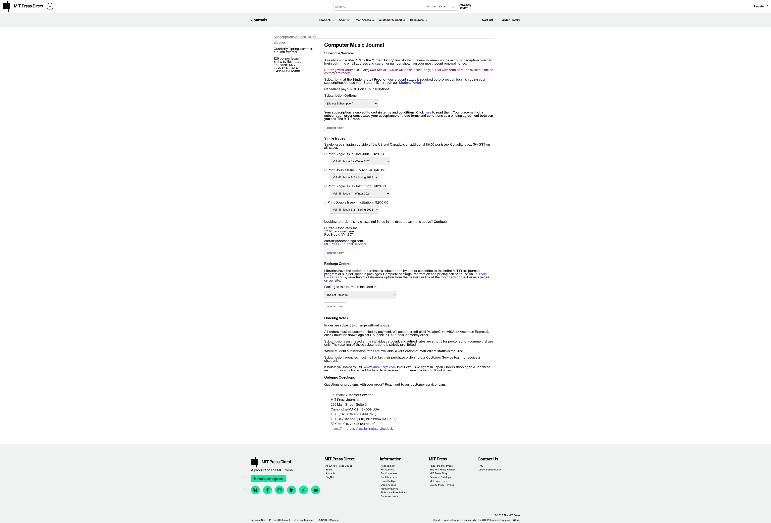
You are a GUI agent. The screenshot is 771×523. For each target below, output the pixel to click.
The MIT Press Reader (442, 469)
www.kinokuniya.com (380, 367)
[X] (303, 489)
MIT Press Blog (438, 473)
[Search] (452, 6)
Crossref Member (304, 519)
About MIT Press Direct (338, 465)
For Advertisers (389, 496)
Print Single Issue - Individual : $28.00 (356, 154)
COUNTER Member (328, 519)
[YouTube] (315, 489)
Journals (330, 473)
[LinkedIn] (291, 489)
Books (328, 469)
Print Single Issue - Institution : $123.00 (357, 186)
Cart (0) (487, 20)
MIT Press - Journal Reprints (345, 244)
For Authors (387, 469)
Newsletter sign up (268, 479)
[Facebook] (267, 489)
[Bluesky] (255, 489)
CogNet (329, 477)
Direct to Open (389, 480)
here (428, 112)
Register (759, 6)
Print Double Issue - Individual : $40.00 (357, 170)
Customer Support (390, 19)
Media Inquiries (389, 488)
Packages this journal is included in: (350, 287)
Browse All (324, 19)
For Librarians (389, 477)
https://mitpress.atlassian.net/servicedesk (362, 429)
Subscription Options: (340, 95)
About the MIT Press (441, 465)
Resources (417, 19)
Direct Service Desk (489, 469)
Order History (511, 20)
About (343, 19)
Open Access (363, 19)
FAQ (480, 465)
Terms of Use (258, 519)
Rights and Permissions (394, 492)
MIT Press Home (439, 480)
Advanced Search (465, 6)
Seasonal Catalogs (440, 477)
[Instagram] (279, 489)
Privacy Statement (279, 519)
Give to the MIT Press (442, 484)
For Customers (389, 473)
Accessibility (388, 465)
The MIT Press (281, 470)
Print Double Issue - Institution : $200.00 (358, 202)
